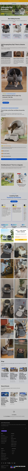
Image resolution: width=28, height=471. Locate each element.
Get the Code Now (21, 239)
